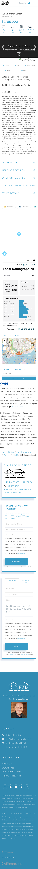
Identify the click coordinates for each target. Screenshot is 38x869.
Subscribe (16, 561)
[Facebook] (5, 787)
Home (4, 452)
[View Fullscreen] (4, 348)
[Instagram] (27, 787)
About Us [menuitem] (7, 763)
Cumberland (26, 452)
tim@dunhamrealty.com (18, 739)
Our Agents (17, 492)
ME (18, 452)
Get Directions (18, 378)
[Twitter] (21, 787)
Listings (11, 452)
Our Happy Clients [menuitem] (11, 771)
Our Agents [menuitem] (8, 767)
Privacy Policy (17, 407)
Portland (7, 455)
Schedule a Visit (26, 581)
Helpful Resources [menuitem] (11, 775)
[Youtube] (16, 787)
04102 (15, 455)
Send (16, 646)
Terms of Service (24, 654)
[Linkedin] (10, 787)
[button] (28, 3)
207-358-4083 (13, 486)
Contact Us (8, 492)
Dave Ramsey (23, 699)
